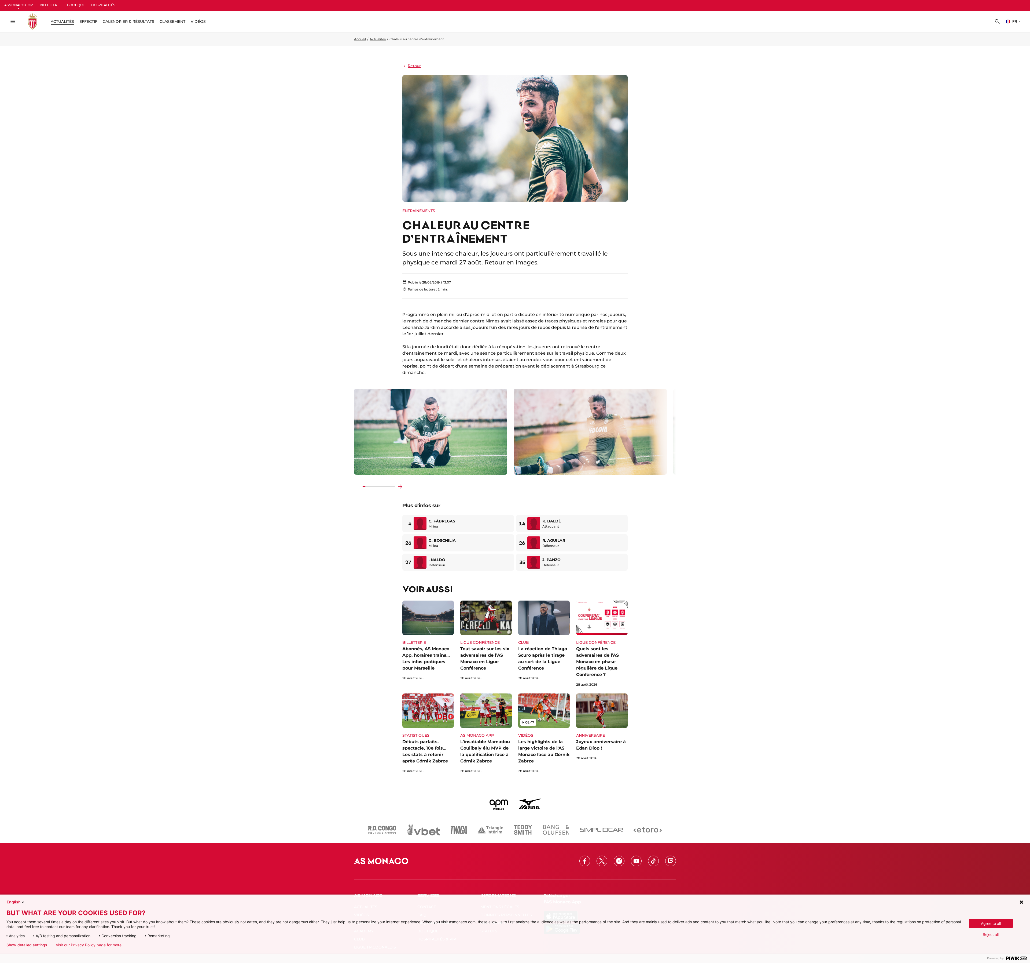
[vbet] (423, 830)
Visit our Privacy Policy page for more (89, 945)
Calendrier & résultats (128, 21)
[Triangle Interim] (490, 830)
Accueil (360, 39)
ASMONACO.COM (18, 5)
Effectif (88, 21)
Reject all (991, 934)
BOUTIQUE (76, 5)
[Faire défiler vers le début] (357, 486)
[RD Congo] (382, 830)
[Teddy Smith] (523, 830)
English (14, 902)
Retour (414, 65)
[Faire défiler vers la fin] (400, 486)
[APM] (499, 804)
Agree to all (991, 923)
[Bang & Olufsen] (556, 830)
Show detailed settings (26, 945)
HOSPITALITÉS (103, 5)
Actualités (378, 39)
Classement (172, 21)
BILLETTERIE (50, 5)
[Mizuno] (529, 804)
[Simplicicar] (601, 830)
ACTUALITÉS (62, 21)
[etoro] (648, 830)
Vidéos (198, 21)
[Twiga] (459, 830)
